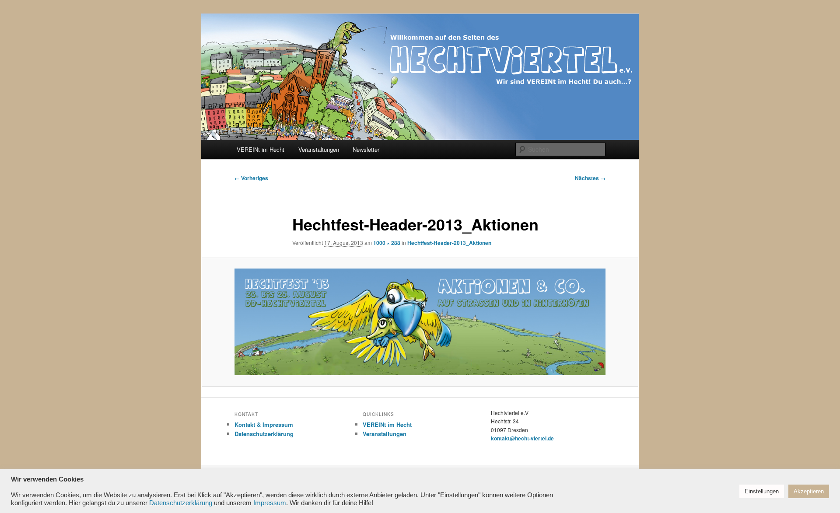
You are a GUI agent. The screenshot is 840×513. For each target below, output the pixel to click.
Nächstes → (590, 178)
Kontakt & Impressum (263, 424)
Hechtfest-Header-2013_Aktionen (449, 243)
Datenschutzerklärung (264, 433)
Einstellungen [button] (762, 491)
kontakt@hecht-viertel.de (522, 438)
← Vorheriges (251, 178)
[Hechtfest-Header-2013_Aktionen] (420, 322)
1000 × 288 (386, 243)
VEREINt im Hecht (260, 149)
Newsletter (366, 149)
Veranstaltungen (318, 149)
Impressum (269, 502)
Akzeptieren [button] (809, 491)
